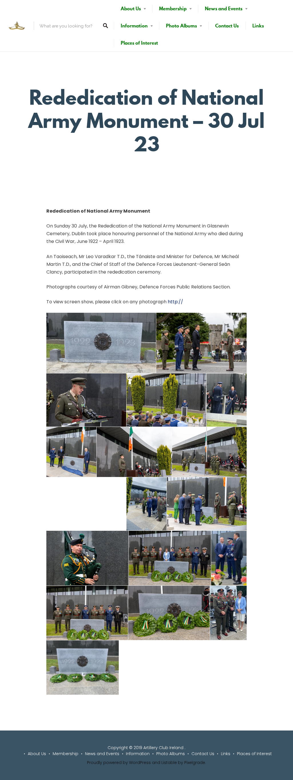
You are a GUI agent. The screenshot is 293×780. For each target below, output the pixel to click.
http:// (175, 301)
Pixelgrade (194, 762)
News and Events (223, 8)
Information (134, 25)
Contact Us (227, 25)
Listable (169, 762)
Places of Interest (139, 42)
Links (258, 25)
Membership (173, 8)
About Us (131, 8)
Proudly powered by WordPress (119, 762)
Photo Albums (181, 25)
